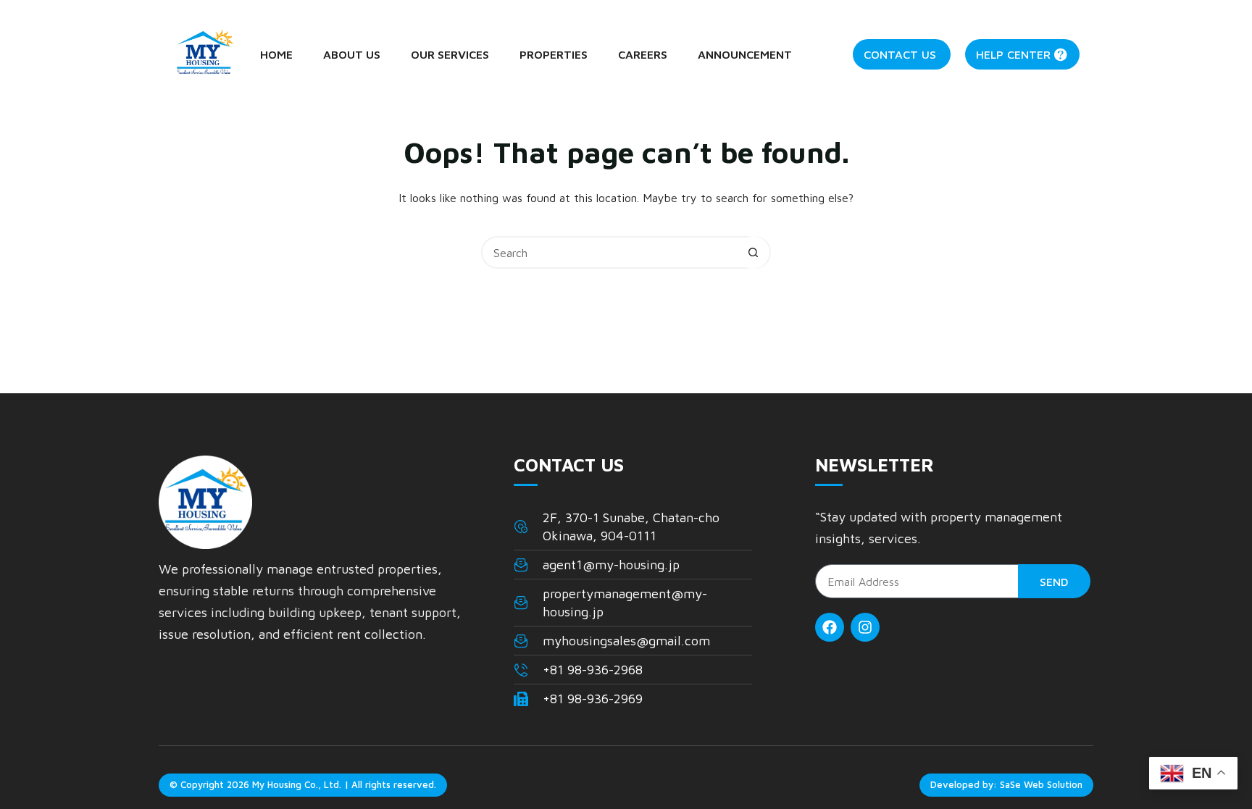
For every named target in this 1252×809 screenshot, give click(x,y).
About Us (351, 54)
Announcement (745, 54)
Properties (553, 54)
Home (276, 54)
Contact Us (900, 54)
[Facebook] (829, 627)
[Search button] (753, 252)
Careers (642, 54)
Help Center (1013, 54)
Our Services (450, 54)
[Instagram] (865, 627)
